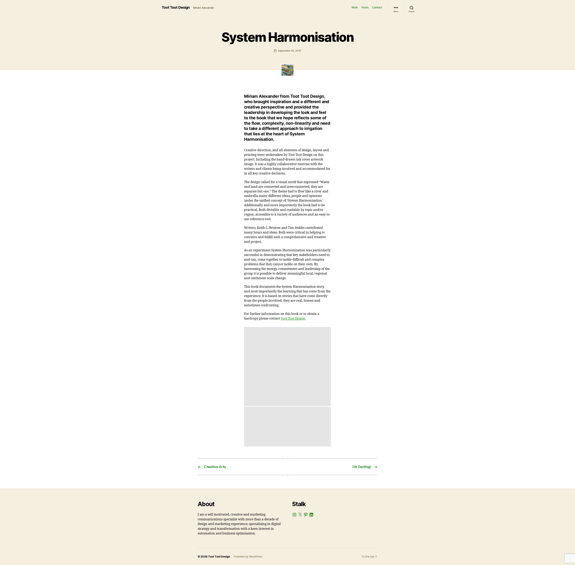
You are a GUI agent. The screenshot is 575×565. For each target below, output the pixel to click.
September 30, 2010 (289, 50)
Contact (377, 7)
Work (354, 7)
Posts (365, 7)
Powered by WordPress (248, 556)
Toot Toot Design (176, 7)
